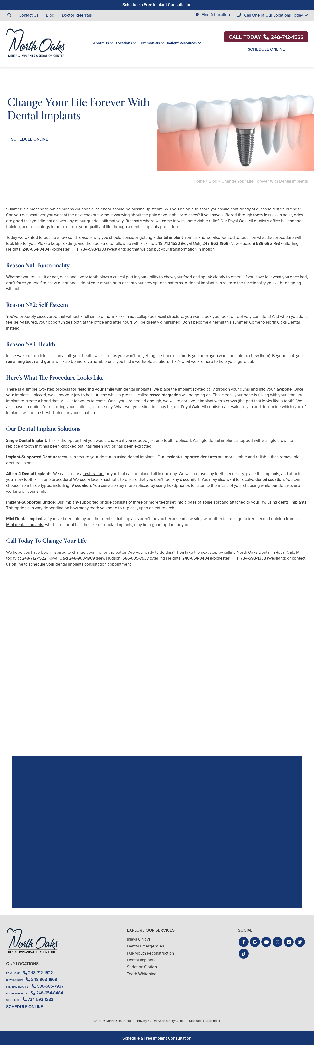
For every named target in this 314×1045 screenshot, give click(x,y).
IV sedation (80, 485)
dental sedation (269, 480)
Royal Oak (13, 973)
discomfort (189, 480)
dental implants (292, 502)
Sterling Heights (17, 987)
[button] (244, 942)
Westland (12, 1000)
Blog (50, 15)
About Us (101, 43)
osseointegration (165, 395)
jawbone (284, 389)
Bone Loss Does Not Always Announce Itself (157, 715)
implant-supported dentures (191, 457)
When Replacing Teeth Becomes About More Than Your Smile (55, 715)
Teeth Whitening (142, 974)
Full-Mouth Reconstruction (150, 953)
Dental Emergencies (145, 946)
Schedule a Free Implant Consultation (157, 5)
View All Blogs (157, 750)
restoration (93, 474)
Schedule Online (266, 49)
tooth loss (262, 215)
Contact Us (29, 15)
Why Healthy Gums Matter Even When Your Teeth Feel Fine (259, 715)
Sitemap (195, 1021)
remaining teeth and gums (30, 361)
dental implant (170, 237)
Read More (21, 728)
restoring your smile (95, 389)
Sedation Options (143, 967)
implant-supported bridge (88, 502)
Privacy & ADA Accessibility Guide (160, 1021)
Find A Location (215, 15)
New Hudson (14, 980)
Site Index (213, 1021)
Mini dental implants (24, 525)
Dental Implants (141, 960)
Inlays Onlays (139, 939)
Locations (124, 43)
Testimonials (149, 43)
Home (199, 181)
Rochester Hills (16, 993)
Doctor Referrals (77, 15)
